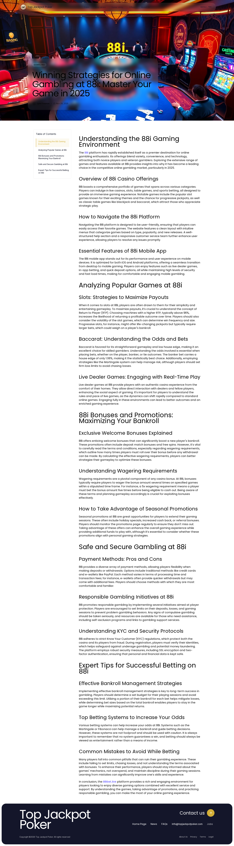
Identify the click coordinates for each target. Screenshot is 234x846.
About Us (183, 836)
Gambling (39, 65)
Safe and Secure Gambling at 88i (53, 164)
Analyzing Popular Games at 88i (52, 150)
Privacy (193, 836)
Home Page (139, 824)
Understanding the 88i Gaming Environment (51, 142)
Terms (203, 836)
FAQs (164, 824)
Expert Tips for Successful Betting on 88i (53, 171)
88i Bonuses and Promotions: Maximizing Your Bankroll (51, 157)
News (154, 824)
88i (86, 152)
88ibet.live (109, 781)
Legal (211, 836)
